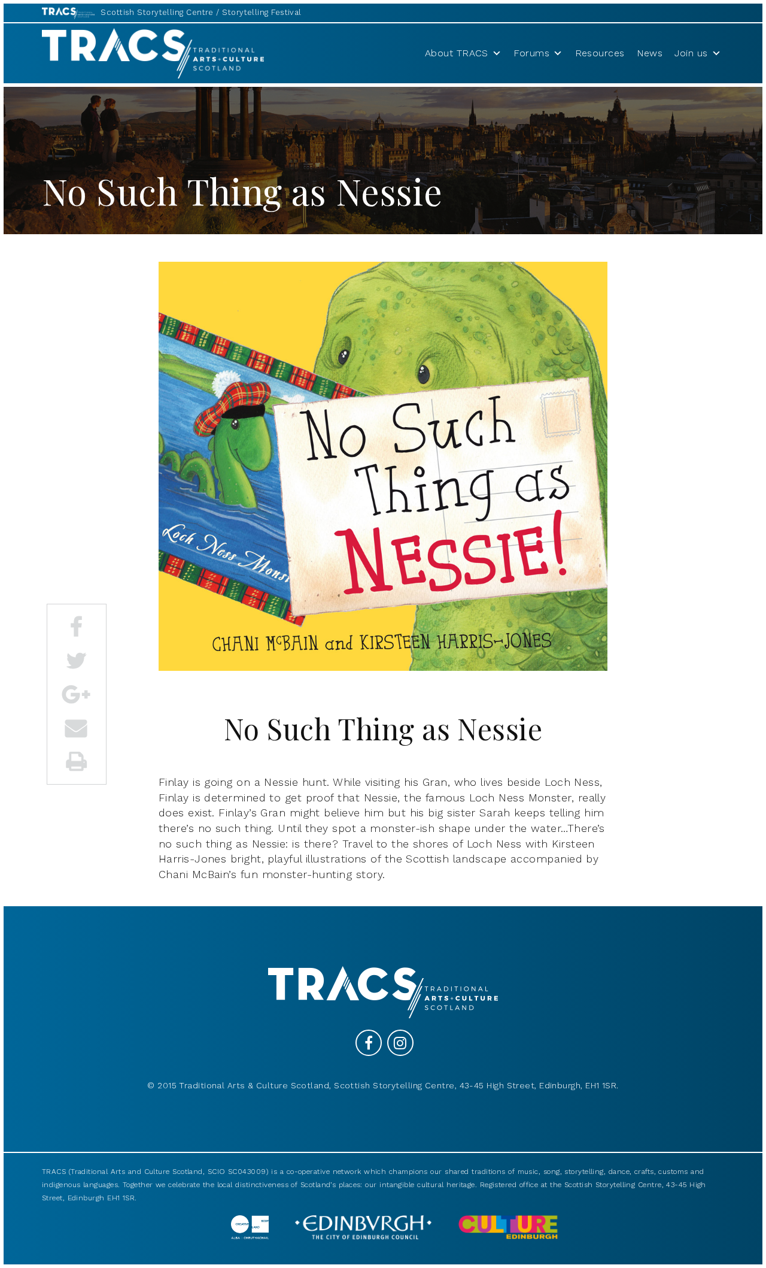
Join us (690, 53)
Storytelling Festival (261, 12)
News (650, 53)
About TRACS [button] (456, 53)
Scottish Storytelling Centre (157, 12)
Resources (600, 53)
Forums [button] (531, 53)
